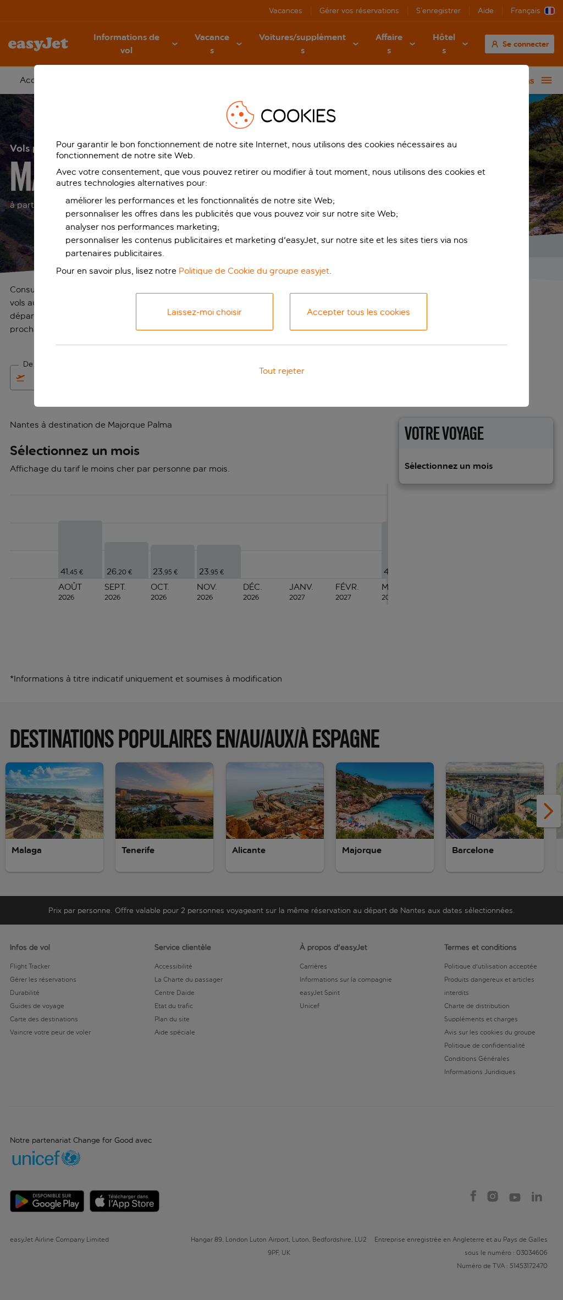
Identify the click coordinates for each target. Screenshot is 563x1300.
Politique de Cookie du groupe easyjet (254, 270)
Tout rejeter (282, 371)
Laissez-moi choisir (204, 312)
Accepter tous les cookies (358, 312)
